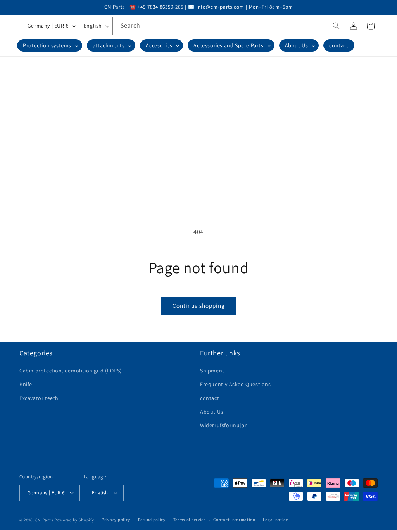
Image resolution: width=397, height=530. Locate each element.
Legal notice (275, 519)
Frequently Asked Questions (235, 384)
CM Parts (44, 520)
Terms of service (189, 519)
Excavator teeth (39, 398)
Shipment (212, 370)
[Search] (336, 25)
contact (209, 398)
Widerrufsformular (223, 425)
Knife (25, 384)
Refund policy (152, 519)
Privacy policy (116, 519)
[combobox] (229, 26)
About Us (211, 411)
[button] (49, 45)
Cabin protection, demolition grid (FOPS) (70, 370)
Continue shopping (199, 305)
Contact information (234, 519)
